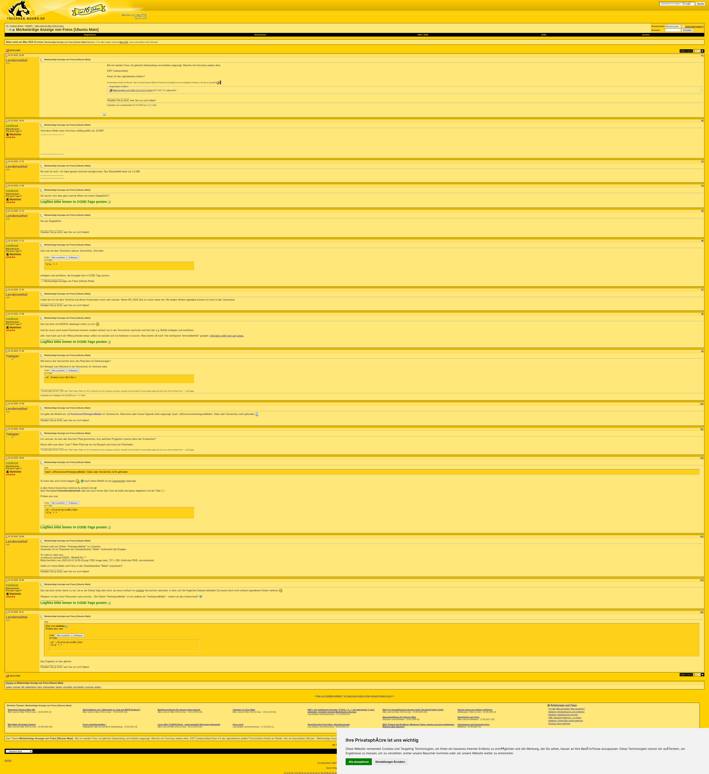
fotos (39, 687)
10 (300, 773)
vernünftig (67, 687)
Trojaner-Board (16, 26)
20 (327, 773)
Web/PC (29, 26)
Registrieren (90, 35)
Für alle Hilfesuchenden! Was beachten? (567, 709)
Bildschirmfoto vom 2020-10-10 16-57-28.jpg (133, 90)
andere (9, 687)
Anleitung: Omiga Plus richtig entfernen (565, 721)
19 (324, 773)
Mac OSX (123, 42)
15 (313, 773)
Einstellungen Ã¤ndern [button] (390, 761)
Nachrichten (260, 35)
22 (333, 773)
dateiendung (30, 687)
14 (311, 773)
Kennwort (655, 30)
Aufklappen (73, 257)
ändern (98, 687)
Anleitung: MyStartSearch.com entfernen (566, 712)
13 (308, 773)
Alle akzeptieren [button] (359, 761)
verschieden (78, 687)
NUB (426, 35)
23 (336, 773)
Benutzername (658, 26)
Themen (9, 683)
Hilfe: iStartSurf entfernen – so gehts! (565, 718)
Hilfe (420, 35)
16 (316, 773)
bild (22, 687)
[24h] (543, 35)
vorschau (89, 687)
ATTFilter (48, 260)
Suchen (646, 35)
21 (330, 773)
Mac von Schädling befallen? (329, 696)
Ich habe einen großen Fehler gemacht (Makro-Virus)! (368, 696)
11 (303, 773)
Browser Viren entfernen (559, 723)
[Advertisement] (71, 90)
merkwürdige (49, 687)
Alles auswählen (58, 257)
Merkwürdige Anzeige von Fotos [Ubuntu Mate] (65, 42)
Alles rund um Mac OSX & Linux (49, 26)
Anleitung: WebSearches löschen (563, 715)
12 (305, 773)
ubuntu (59, 687)
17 (319, 773)
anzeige (16, 687)
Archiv (8, 760)
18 (322, 773)
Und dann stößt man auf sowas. (227, 335)
